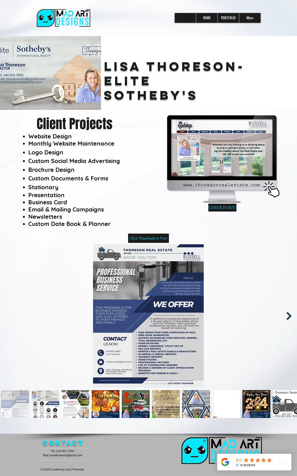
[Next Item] (289, 316)
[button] (148, 238)
